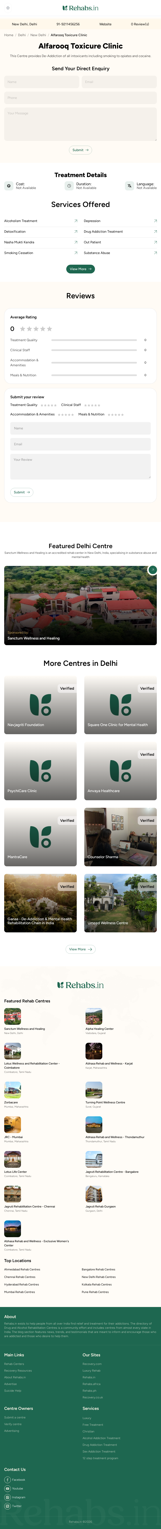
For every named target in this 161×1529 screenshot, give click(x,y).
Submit (78, 150)
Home (8, 35)
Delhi (22, 35)
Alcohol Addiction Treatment (101, 1438)
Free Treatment (93, 1425)
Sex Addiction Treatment (99, 1451)
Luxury (87, 1418)
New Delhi (38, 35)
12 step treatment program (100, 1458)
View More (78, 269)
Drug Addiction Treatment (100, 1445)
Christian (88, 1431)
